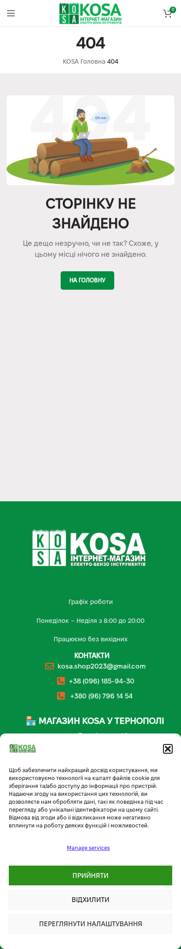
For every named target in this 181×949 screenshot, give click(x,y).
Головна (92, 61)
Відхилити (90, 899)
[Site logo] (90, 12)
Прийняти (90, 875)
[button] (167, 748)
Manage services (88, 848)
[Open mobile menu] (11, 13)
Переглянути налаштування (90, 923)
